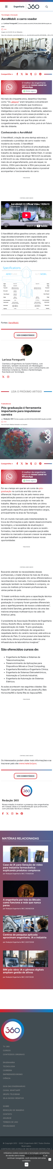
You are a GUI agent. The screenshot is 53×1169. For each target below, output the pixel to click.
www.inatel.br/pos (27, 763)
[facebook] (17, 74)
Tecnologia (9, 1066)
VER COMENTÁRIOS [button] (25, 335)
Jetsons (15, 102)
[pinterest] (40, 74)
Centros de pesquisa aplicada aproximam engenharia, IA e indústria (24, 936)
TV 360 (6, 1046)
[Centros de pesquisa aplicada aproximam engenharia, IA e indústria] (25, 924)
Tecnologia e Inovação (9, 15)
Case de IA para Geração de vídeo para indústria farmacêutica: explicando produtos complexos (23, 867)
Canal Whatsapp (11, 1090)
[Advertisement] (26, 187)
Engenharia (9, 1062)
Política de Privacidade (34, 1155)
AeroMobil (13, 322)
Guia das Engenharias (14, 1086)
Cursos (7, 1050)
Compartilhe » (7, 74)
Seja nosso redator (13, 1098)
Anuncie (7, 1118)
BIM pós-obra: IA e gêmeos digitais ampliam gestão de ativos (23, 971)
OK (26, 1165)
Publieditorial (6, 404)
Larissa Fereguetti (13, 359)
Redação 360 (10, 800)
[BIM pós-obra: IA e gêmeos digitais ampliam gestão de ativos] (25, 958)
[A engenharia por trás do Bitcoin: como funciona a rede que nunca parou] (25, 889)
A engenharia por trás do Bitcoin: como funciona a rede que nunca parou (22, 902)
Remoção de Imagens (13, 1110)
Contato (7, 1114)
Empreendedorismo (13, 1074)
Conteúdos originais (14, 1054)
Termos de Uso (10, 1122)
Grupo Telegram (11, 1094)
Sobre (6, 1106)
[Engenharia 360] (26, 6)
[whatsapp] (27, 74)
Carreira (7, 1070)
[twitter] (22, 74)
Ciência (6, 1078)
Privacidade (9, 1126)
